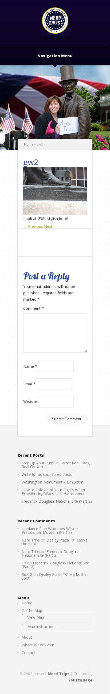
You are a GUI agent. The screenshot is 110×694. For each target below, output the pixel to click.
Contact (28, 652)
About (27, 637)
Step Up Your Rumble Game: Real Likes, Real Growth (56, 464)
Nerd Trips (31, 540)
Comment (33, 308)
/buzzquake (80, 680)
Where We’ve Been (38, 644)
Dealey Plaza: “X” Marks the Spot (54, 542)
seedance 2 (31, 528)
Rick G (27, 574)
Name (30, 366)
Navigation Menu (55, 56)
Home (28, 144)
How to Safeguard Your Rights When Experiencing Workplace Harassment (53, 491)
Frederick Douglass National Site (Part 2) (57, 501)
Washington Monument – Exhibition (52, 482)
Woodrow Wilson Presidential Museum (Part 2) (50, 530)
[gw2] (55, 213)
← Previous (33, 226)
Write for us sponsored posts (47, 474)
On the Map (32, 610)
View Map (35, 617)
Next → (50, 226)
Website (30, 401)
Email (29, 383)
